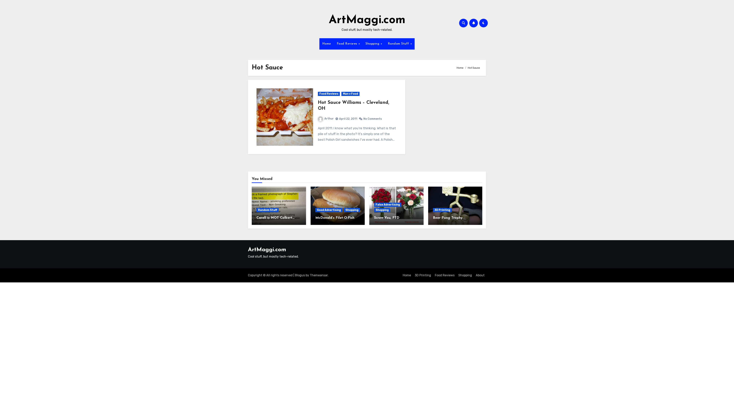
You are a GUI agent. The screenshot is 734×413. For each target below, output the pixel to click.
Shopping (372, 43)
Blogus (300, 275)
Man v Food (350, 93)
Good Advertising (329, 210)
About (480, 275)
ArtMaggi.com (367, 20)
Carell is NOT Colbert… (275, 218)
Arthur (329, 118)
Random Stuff (399, 43)
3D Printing (442, 210)
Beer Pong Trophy (448, 218)
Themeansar (319, 275)
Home (326, 43)
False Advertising (388, 204)
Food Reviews (347, 43)
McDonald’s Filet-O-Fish (334, 218)
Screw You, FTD (386, 218)
